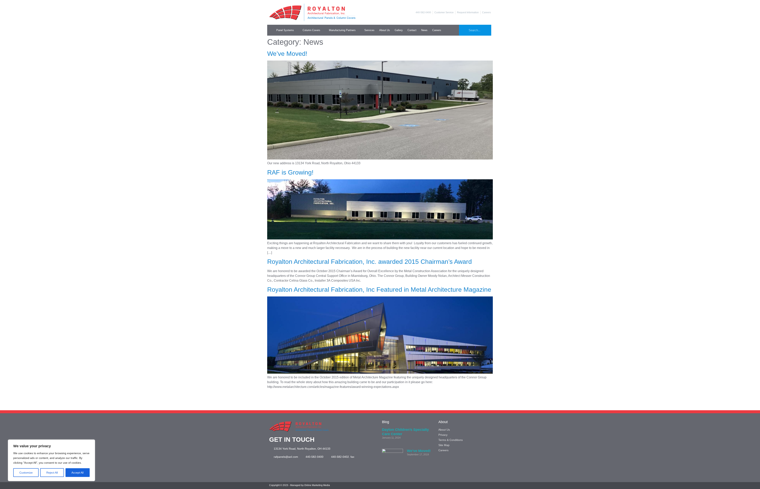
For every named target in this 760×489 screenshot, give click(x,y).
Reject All (52, 472)
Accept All (77, 472)
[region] (51, 460)
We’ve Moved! (287, 53)
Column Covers (311, 30)
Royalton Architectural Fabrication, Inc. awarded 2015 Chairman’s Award (369, 261)
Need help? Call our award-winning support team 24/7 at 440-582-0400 (380, 401)
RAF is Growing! (290, 172)
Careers (436, 30)
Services (369, 30)
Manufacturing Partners (342, 30)
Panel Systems (285, 30)
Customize (26, 472)
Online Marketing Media (317, 485)
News (424, 30)
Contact (412, 30)
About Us (384, 30)
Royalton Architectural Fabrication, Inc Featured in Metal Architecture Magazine (379, 289)
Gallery (399, 30)
